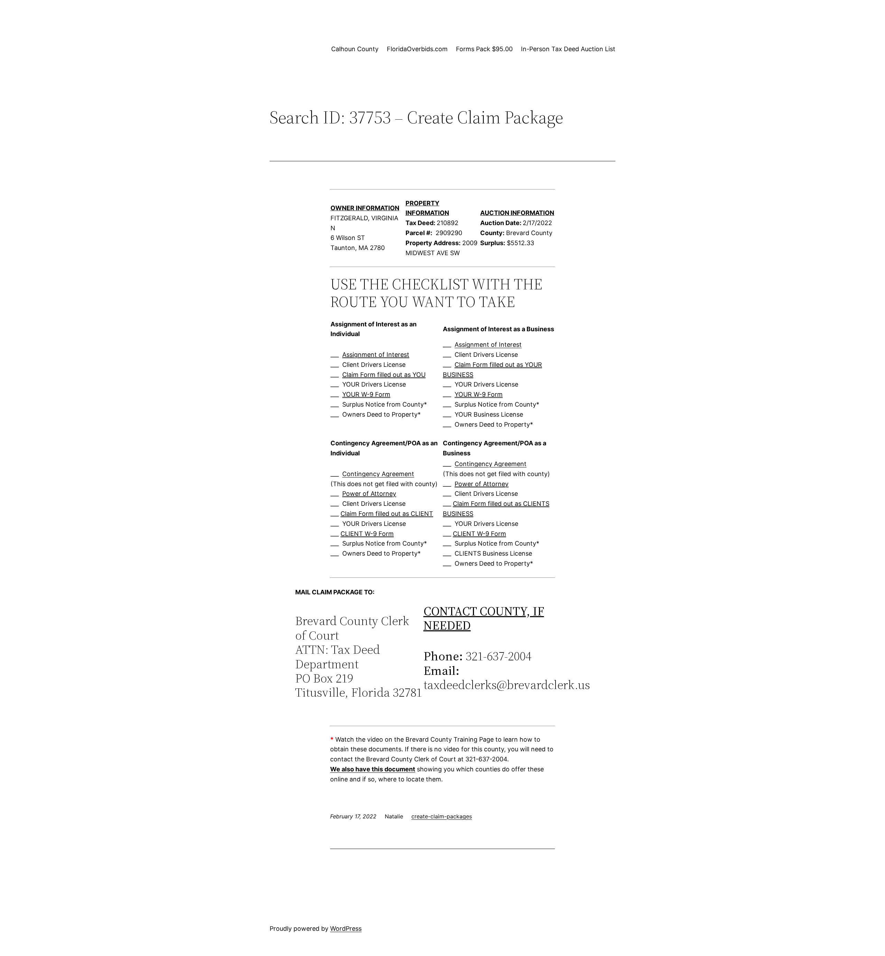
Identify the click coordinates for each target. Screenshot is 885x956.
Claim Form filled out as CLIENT (387, 513)
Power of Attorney (369, 493)
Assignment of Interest (375, 354)
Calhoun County (355, 49)
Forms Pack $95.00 (484, 49)
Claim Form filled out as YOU (384, 374)
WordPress (346, 928)
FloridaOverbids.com (417, 49)
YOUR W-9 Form (366, 394)
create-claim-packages (441, 816)
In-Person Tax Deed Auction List (568, 49)
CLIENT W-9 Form (367, 533)
